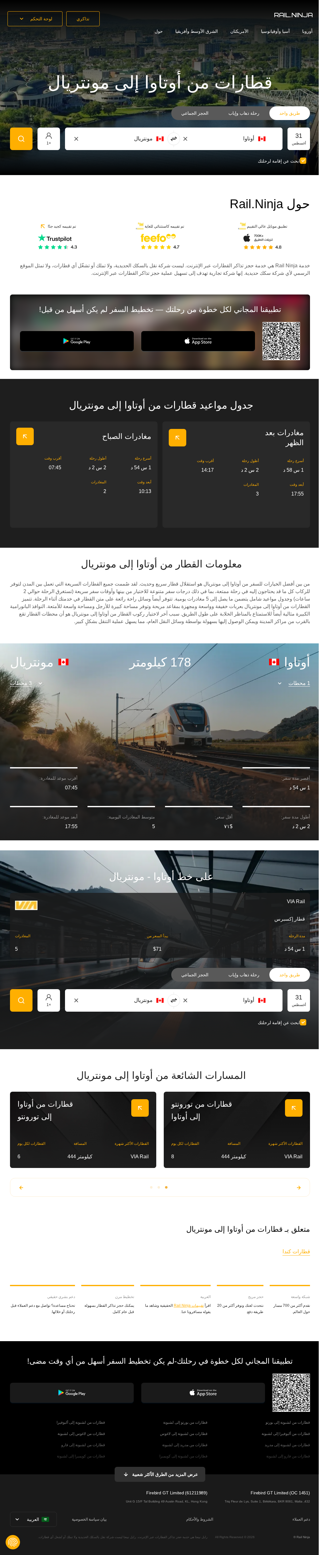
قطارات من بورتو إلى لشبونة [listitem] (185, 1422)
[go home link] (293, 15)
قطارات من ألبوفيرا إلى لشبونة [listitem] (286, 1434)
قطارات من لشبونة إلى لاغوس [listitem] (184, 1434)
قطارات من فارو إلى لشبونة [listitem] (288, 1456)
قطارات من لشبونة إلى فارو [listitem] (83, 1445)
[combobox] (231, 139)
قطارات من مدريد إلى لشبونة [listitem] (185, 1445)
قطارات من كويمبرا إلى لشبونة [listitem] (81, 1456)
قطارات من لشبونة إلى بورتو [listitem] (288, 1422)
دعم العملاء (301, 1519)
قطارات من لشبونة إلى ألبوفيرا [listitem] (81, 1422)
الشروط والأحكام (199, 1519)
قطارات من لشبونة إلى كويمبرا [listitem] (183, 1456)
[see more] (177, 437)
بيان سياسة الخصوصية (89, 1519)
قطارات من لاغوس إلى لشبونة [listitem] (81, 1434)
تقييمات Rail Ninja (189, 1305)
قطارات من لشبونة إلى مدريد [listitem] (287, 1445)
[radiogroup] (240, 113)
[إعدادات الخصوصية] (13, 1542)
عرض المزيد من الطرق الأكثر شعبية (165, 1474)
